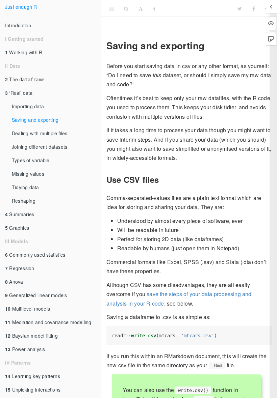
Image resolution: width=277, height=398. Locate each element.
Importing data (28, 106)
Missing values (28, 173)
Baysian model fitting (31, 335)
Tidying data (25, 187)
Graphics (17, 227)
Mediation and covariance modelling (48, 322)
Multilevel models (27, 308)
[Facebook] (253, 8)
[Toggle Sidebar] (111, 8)
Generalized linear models (36, 295)
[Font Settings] (140, 8)
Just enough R (21, 6)
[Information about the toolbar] (154, 8)
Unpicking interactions (32, 389)
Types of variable (30, 160)
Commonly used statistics (35, 254)
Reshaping (23, 200)
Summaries (19, 214)
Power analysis (25, 349)
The (24, 79)
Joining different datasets (39, 146)
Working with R (23, 52)
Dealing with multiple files (39, 133)
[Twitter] (239, 8)
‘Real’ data (19, 92)
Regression (19, 268)
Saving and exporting (35, 119)
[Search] (126, 8)
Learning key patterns (32, 376)
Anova (14, 281)
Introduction (18, 25)
